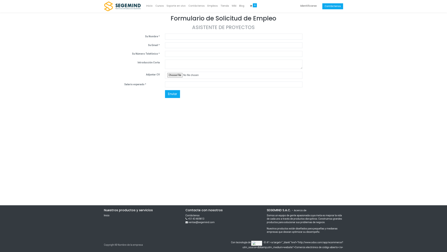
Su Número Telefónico (145, 53)
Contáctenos (333, 6)
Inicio (106, 215)
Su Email (153, 45)
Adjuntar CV (153, 74)
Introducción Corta (149, 62)
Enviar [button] (172, 94)
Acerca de (300, 210)
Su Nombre (151, 36)
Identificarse (308, 6)
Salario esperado (134, 84)
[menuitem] (149, 6)
